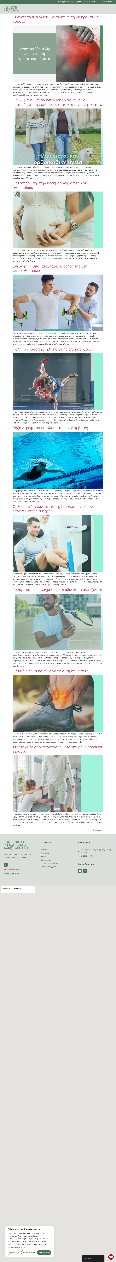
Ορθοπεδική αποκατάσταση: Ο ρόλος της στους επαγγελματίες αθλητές (53, 508)
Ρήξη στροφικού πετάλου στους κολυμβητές (50, 428)
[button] (109, 9)
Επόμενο (98, 830)
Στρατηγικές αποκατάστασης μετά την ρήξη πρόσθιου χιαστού (58, 749)
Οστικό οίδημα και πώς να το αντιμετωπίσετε (50, 671)
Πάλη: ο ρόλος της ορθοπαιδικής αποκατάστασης (54, 349)
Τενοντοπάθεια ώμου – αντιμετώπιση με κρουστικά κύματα (56, 19)
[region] (29, 1241)
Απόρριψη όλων (29, 1253)
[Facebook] (80, 871)
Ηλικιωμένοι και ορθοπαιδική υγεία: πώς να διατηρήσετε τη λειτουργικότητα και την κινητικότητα (57, 102)
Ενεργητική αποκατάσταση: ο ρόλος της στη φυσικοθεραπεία (50, 268)
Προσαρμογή (14, 1253)
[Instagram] (85, 871)
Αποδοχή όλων (44, 1253)
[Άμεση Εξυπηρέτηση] (6, 865)
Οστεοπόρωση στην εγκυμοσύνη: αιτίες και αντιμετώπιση (49, 185)
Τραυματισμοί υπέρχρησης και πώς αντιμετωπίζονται (57, 589)
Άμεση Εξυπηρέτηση (11, 869)
